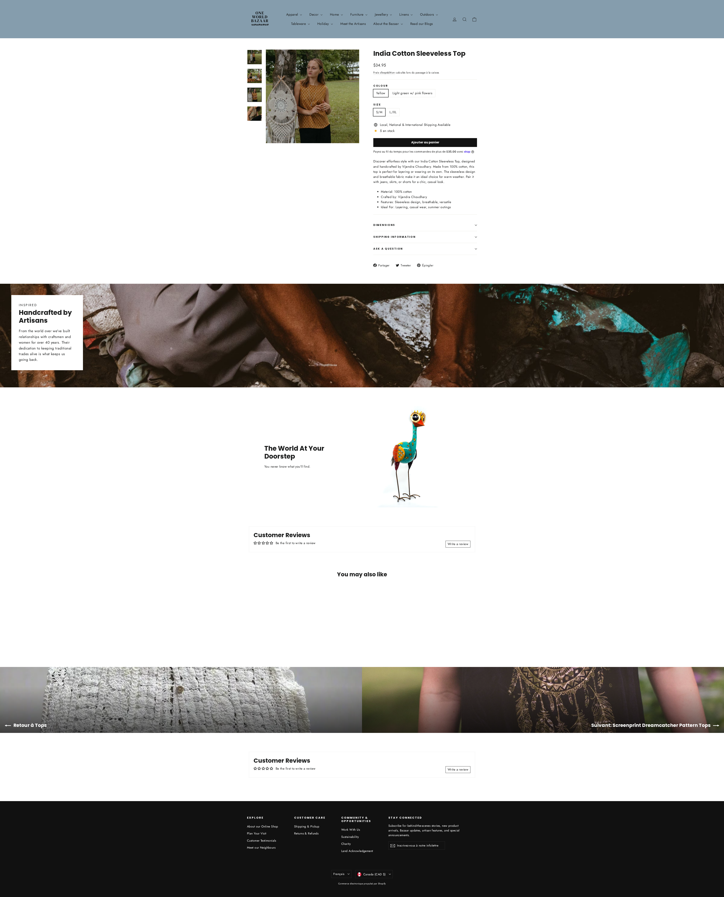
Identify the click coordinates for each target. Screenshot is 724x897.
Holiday (323, 23)
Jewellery (382, 14)
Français (338, 874)
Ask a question (388, 249)
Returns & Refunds (306, 833)
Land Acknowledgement (357, 851)
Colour (380, 85)
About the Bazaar (386, 23)
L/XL (393, 112)
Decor (314, 14)
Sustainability (350, 837)
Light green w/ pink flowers (412, 93)
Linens (404, 14)
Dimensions (384, 225)
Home (335, 14)
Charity (346, 844)
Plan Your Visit (256, 833)
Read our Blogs (421, 23)
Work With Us (350, 829)
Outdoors (427, 14)
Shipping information (394, 237)
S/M (379, 112)
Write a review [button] (458, 544)
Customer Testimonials (261, 840)
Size (377, 104)
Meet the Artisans (353, 23)
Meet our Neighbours (261, 847)
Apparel (292, 14)
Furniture (357, 14)
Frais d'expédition (384, 72)
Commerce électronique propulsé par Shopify (362, 883)
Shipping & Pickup (306, 826)
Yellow (380, 93)
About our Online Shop (262, 826)
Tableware (299, 23)
